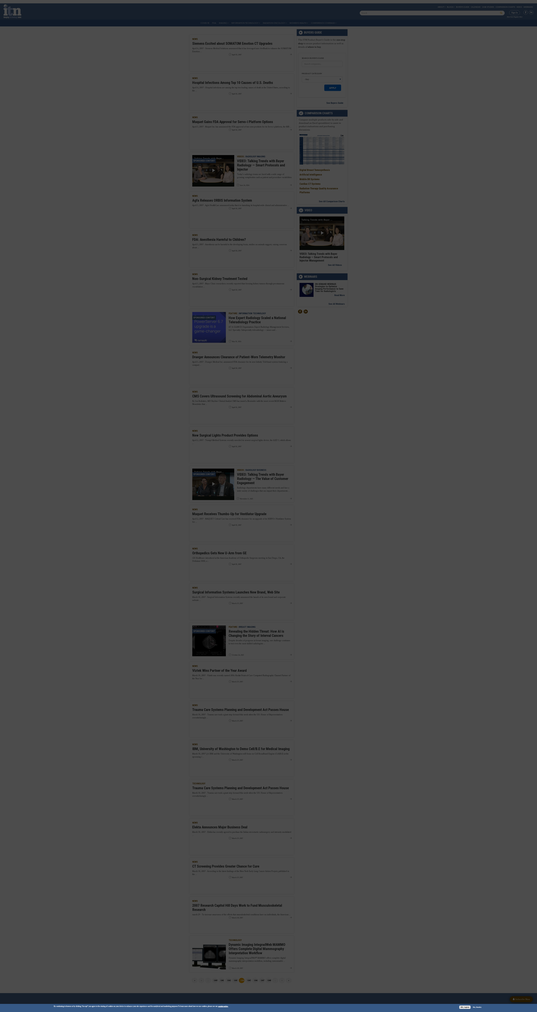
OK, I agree (465, 1007)
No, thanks (477, 1007)
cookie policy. (223, 1006)
